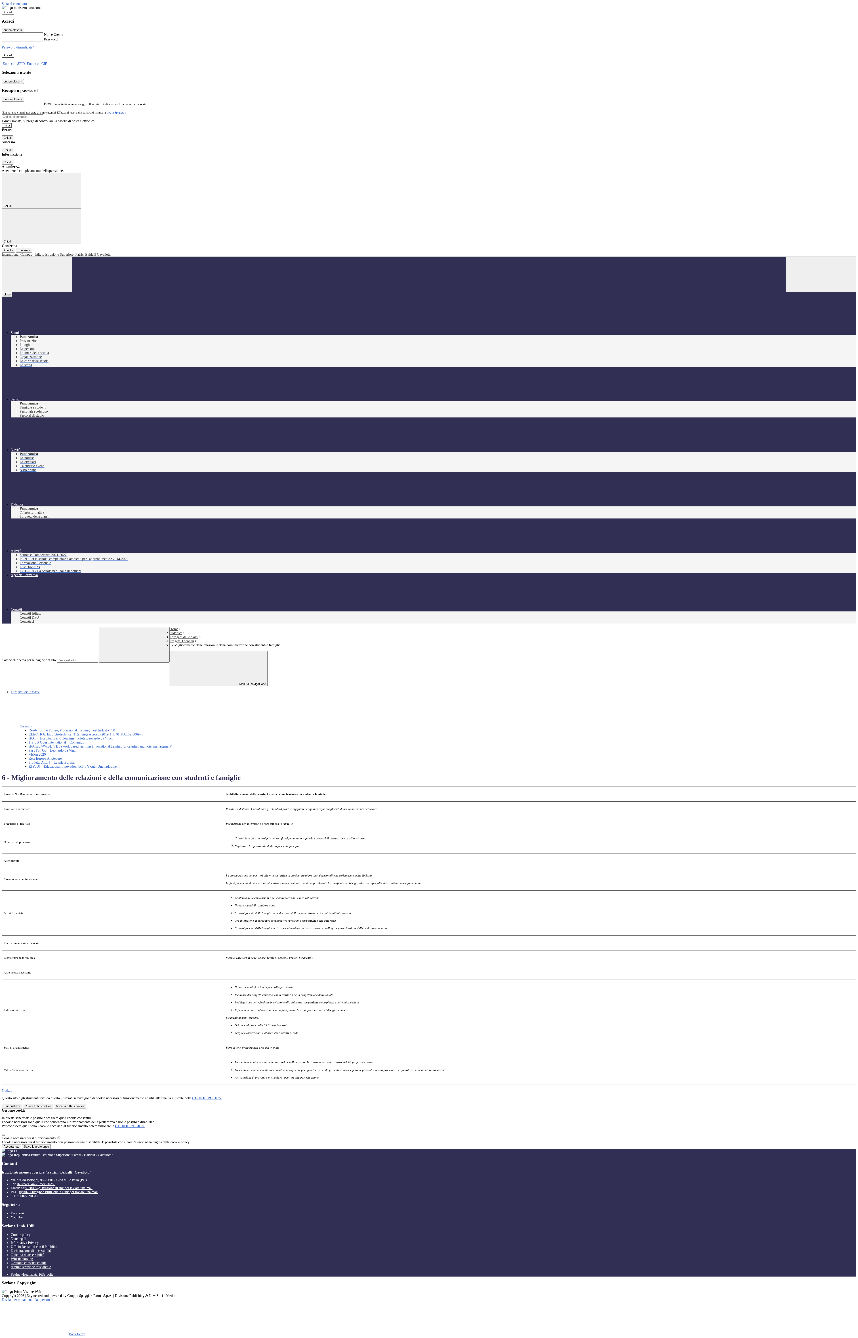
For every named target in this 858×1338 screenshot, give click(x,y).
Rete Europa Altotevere (45, 758)
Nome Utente (53, 34)
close (7, 294)
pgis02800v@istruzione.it (57, 1188)
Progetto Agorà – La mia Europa (52, 762)
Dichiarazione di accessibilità (31, 1251)
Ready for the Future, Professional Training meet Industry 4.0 (72, 730)
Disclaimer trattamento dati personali (27, 1300)
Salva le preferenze (36, 1146)
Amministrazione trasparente (31, 1267)
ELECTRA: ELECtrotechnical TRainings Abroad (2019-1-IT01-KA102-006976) (86, 734)
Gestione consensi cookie (28, 1263)
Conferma (24, 250)
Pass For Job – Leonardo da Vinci (52, 750)
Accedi (8, 12)
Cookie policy (21, 1235)
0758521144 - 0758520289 (36, 1184)
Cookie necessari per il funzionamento (29, 1138)
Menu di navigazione (252, 684)
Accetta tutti (70, 1106)
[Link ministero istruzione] (21, 8)
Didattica (176, 633)
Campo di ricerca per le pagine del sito (29, 660)
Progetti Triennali (182, 641)
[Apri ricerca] (821, 274)
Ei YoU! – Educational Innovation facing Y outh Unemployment (74, 766)
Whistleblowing (22, 1259)
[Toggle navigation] (37, 274)
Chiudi (8, 137)
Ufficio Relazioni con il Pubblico (34, 1247)
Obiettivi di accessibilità (27, 1255)
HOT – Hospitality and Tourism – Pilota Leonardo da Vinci (71, 738)
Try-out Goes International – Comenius (56, 742)
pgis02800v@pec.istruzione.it (58, 1192)
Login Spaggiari (116, 112)
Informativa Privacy (25, 1243)
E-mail (48, 104)
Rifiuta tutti (38, 1106)
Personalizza (12, 1106)
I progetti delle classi (184, 637)
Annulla (8, 250)
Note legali (18, 1239)
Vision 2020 (37, 754)
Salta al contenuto (14, 4)
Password (51, 39)
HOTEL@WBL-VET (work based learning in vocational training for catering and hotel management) (100, 746)
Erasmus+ (27, 726)
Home (174, 629)
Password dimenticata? (18, 47)
